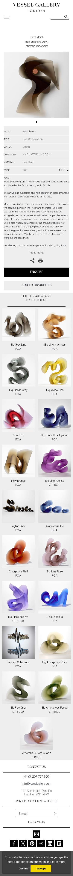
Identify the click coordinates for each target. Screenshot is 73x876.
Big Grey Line (18, 345)
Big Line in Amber (54, 345)
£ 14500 (55, 485)
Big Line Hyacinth (18, 617)
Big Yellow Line (54, 390)
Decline (23, 868)
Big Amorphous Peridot (55, 708)
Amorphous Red (18, 572)
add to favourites (36, 285)
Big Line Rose (55, 572)
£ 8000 (36, 757)
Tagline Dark (18, 526)
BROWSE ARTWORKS (37, 46)
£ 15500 (55, 712)
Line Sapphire (55, 617)
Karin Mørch (37, 37)
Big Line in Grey (18, 390)
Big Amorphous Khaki (54, 662)
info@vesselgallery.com (36, 784)
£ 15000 (18, 712)
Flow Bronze (18, 481)
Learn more (58, 861)
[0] (36, 89)
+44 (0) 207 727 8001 (36, 777)
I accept (41, 868)
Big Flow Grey (18, 708)
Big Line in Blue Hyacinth (54, 435)
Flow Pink (18, 435)
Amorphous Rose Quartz (36, 753)
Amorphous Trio (55, 526)
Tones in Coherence (18, 662)
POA (18, 349)
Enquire (36, 272)
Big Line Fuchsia (54, 481)
